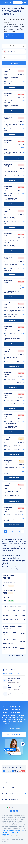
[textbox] (13, 46)
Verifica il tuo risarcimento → (10, 36)
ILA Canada (5, 832)
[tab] (11, 674)
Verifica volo (14, 63)
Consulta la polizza (14, 728)
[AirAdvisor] (6, 2)
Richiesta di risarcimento (14, 734)
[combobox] (14, 46)
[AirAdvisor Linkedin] (17, 811)
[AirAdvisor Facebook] (11, 811)
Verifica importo (14, 87)
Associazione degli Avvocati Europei (13, 830)
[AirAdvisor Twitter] (14, 811)
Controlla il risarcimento (17, 2)
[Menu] (24, 2)
